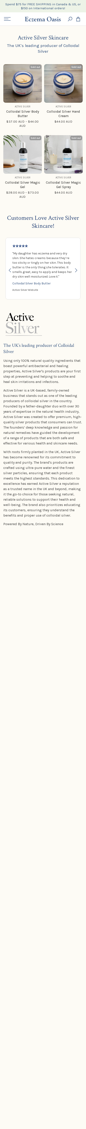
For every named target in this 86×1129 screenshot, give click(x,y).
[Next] (75, 270)
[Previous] (10, 270)
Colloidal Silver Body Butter (31, 283)
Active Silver (23, 106)
